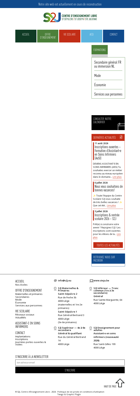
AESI (92, 34)
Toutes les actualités (108, 245)
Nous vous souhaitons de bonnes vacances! (109, 188)
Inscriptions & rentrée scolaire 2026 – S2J (107, 216)
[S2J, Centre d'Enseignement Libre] (70, 18)
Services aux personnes (108, 93)
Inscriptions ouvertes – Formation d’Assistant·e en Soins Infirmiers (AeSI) (108, 152)
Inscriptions (21, 339)
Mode (97, 75)
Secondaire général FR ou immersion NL (107, 64)
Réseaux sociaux (24, 314)
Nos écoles (21, 284)
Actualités (20, 317)
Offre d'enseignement (28, 290)
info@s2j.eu (64, 280)
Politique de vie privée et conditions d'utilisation (80, 391)
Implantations (22, 336)
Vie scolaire (70, 34)
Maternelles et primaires (28, 294)
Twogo (60, 394)
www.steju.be (101, 280)
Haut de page (110, 386)
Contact (113, 34)
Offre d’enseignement (48, 35)
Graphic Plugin (73, 394)
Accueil (26, 34)
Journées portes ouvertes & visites (30, 343)
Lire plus (117, 176)
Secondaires (22, 297)
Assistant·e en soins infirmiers (27, 325)
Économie (100, 84)
